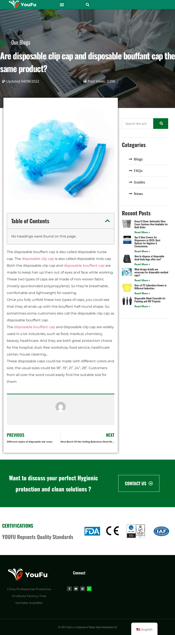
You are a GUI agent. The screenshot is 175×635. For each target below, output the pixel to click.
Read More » (142, 232)
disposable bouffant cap (84, 266)
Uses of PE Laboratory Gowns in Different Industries (150, 286)
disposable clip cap (38, 259)
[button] (62, 4)
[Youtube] (76, 588)
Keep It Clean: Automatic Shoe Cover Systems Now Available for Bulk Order (151, 224)
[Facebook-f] (69, 588)
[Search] (160, 123)
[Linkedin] (82, 588)
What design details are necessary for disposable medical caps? (151, 272)
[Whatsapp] (89, 588)
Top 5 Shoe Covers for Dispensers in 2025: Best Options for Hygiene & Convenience (147, 241)
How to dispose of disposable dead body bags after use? (149, 257)
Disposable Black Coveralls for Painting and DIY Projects (149, 299)
